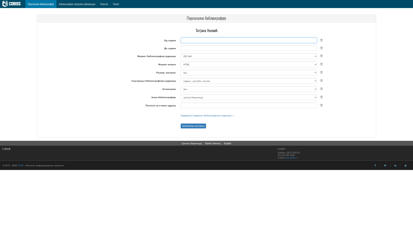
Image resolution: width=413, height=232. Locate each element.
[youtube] (406, 165)
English (227, 143)
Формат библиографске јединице (156, 56)
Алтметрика (169, 89)
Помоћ (116, 4)
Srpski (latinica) (213, 143)
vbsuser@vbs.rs (291, 157)
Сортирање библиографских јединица (153, 80)
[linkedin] (395, 165)
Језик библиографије (163, 97)
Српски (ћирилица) (192, 143)
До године (170, 48)
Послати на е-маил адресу (161, 105)
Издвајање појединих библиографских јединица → (207, 115)
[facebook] (375, 165)
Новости (104, 4)
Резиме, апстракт (166, 72)
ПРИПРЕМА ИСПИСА (193, 126)
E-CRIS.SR (6, 148)
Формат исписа (167, 64)
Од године (170, 40)
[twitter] (385, 165)
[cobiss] (12, 4)
